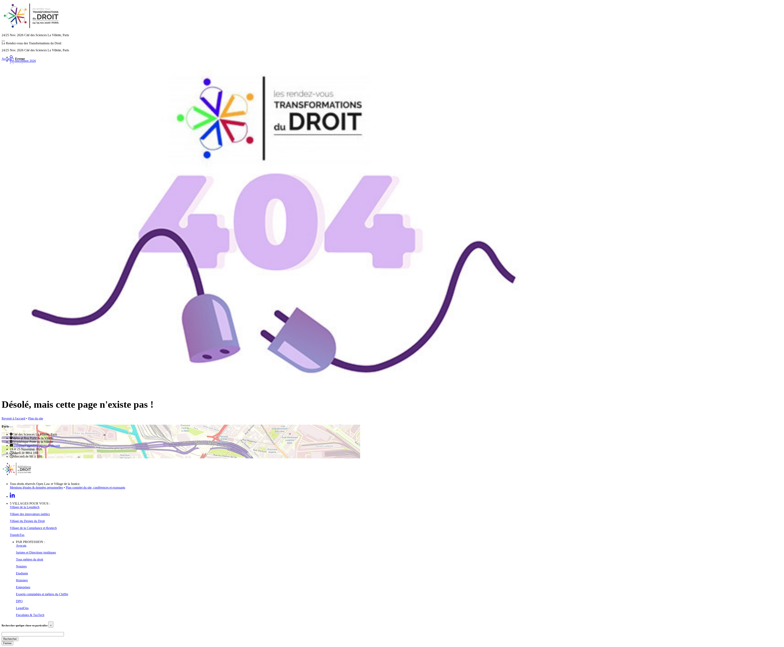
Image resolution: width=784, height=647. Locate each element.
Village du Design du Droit (27, 521)
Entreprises (23, 587)
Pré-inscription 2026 (23, 61)
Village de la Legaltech (24, 507)
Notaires (21, 566)
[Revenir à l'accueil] (275, 391)
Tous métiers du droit (29, 559)
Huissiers (22, 580)
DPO (19, 601)
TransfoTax (17, 535)
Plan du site (35, 418)
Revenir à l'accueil (13, 418)
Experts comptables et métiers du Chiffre (42, 594)
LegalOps (22, 608)
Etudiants (22, 573)
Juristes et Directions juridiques (36, 552)
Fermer (7, 643)
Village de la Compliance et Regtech (33, 528)
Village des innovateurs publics (30, 514)
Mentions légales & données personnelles (36, 487)
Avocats (21, 545)
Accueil (7, 58)
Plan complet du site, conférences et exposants (95, 487)
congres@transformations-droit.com (36, 445)
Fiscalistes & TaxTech (30, 615)
